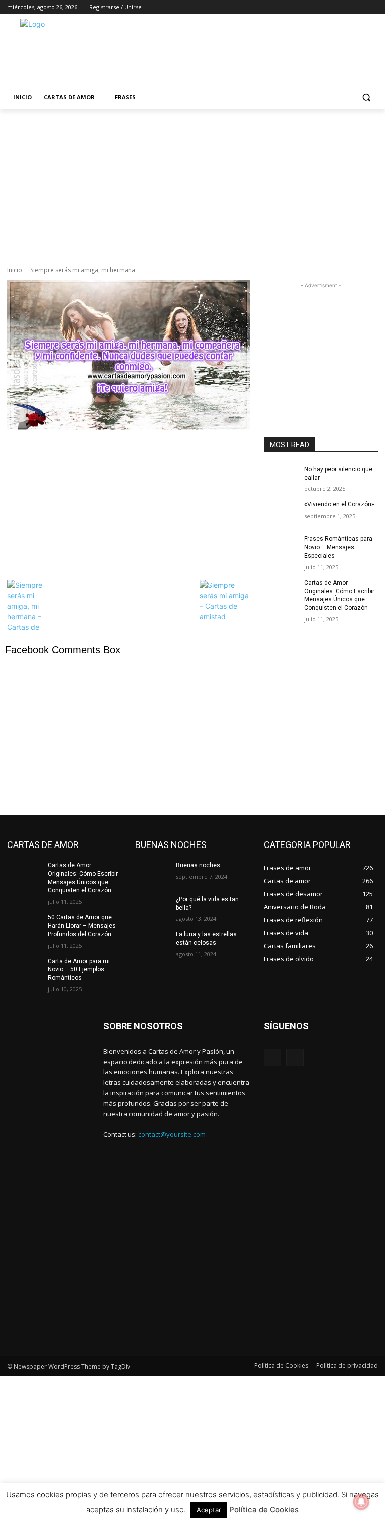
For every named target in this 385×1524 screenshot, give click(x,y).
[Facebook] (316, 7)
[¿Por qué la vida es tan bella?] (152, 907)
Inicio (14, 270)
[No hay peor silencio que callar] (281, 477)
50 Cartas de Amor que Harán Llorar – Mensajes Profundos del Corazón (82, 926)
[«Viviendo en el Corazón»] (281, 512)
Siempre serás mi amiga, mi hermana (82, 270)
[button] (366, 97)
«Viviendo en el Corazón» (339, 504)
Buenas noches (198, 865)
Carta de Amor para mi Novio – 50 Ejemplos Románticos (79, 970)
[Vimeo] (358, 7)
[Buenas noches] (152, 873)
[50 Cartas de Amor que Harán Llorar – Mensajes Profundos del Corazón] (24, 925)
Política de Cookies (264, 1509)
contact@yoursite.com (172, 1134)
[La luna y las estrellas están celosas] (152, 942)
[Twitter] (344, 7)
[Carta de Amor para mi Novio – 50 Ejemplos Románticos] (24, 969)
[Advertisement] (260, 51)
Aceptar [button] (209, 1510)
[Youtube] (372, 7)
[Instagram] (330, 7)
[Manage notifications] (361, 1502)
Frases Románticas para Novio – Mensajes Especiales (338, 547)
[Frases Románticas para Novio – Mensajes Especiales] (281, 547)
